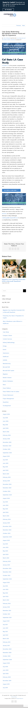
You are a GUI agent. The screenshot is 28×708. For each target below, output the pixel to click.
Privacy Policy (14, 697)
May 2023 (5, 551)
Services (4, 213)
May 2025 (5, 467)
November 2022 (7, 572)
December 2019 (7, 680)
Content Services (7, 339)
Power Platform (7, 388)
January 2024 (6, 523)
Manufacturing (6, 363)
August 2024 (6, 498)
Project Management (8, 398)
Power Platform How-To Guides (11, 391)
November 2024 (7, 488)
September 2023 (7, 537)
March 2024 (6, 516)
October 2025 (6, 449)
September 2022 (7, 579)
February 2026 (7, 435)
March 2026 (6, 432)
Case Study (19, 38)
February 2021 (6, 642)
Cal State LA (5, 65)
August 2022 (6, 582)
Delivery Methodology (8, 342)
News (4, 384)
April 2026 (5, 428)
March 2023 (6, 558)
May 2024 (5, 509)
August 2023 (6, 540)
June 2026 (5, 421)
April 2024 (5, 512)
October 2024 (6, 491)
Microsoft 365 (6, 367)
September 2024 (7, 495)
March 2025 (6, 474)
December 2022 (7, 568)
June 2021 (5, 628)
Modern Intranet (7, 39)
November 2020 (7, 652)
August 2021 (6, 621)
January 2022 (6, 607)
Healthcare (6, 356)
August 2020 (6, 663)
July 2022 (5, 586)
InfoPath (5, 360)
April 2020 (5, 673)
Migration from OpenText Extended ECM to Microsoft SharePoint (13, 280)
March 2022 (6, 600)
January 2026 (6, 439)
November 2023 (7, 530)
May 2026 (5, 425)
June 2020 (5, 670)
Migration (5, 374)
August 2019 (6, 684)
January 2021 (6, 645)
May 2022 (5, 593)
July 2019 (5, 687)
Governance (6, 353)
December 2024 (7, 484)
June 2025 (5, 463)
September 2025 (7, 453)
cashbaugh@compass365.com (10, 218)
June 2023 (5, 547)
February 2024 (7, 519)
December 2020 (7, 649)
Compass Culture (7, 335)
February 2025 (7, 477)
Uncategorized (7, 405)
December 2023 (7, 526)
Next (23, 25)
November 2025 (7, 446)
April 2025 (5, 470)
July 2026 (5, 418)
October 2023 (6, 533)
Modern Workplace (8, 381)
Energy (4, 346)
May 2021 (5, 631)
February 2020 (7, 677)
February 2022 (7, 603)
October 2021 (6, 614)
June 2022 (5, 589)
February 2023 (7, 561)
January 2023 (6, 565)
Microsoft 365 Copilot (8, 370)
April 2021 (5, 635)
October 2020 (6, 656)
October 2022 (6, 575)
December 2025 (7, 442)
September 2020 (7, 659)
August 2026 (6, 414)
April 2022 (5, 596)
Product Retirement (8, 395)
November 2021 (7, 610)
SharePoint (13, 39)
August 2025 (6, 456)
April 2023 (5, 554)
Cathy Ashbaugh (6, 38)
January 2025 (6, 481)
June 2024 (5, 505)
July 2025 (5, 460)
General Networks (19, 698)
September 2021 (7, 617)
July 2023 (5, 544)
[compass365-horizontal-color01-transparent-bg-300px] (10, 13)
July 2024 (5, 502)
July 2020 (5, 666)
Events (4, 349)
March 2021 (6, 638)
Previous (18, 25)
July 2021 (5, 624)
